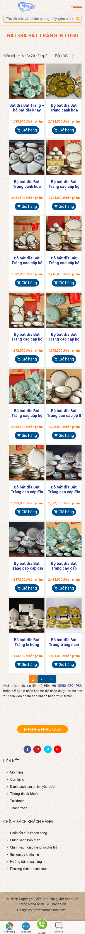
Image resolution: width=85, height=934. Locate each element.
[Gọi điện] (42, 926)
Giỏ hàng (29, 130)
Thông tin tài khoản (24, 794)
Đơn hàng (17, 779)
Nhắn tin (58, 932)
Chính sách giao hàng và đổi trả (33, 847)
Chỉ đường (9, 932)
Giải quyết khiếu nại (24, 854)
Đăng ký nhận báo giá (44, 729)
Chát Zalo (26, 932)
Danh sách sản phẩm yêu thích (33, 787)
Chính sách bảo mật (25, 840)
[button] (78, 19)
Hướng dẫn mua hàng (26, 862)
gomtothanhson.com (49, 910)
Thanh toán (18, 808)
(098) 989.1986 (70, 686)
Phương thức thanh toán (29, 869)
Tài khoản (17, 801)
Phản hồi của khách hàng (28, 833)
